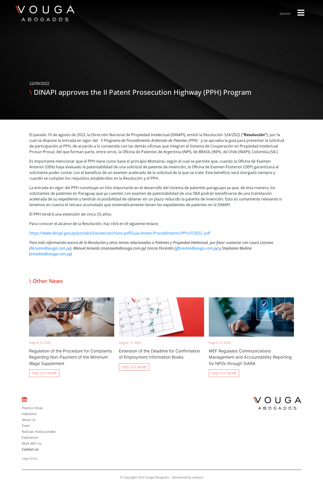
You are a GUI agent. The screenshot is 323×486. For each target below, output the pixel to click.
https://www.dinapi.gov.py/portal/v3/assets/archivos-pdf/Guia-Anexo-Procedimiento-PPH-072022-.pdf (119, 233)
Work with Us (31, 443)
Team (26, 425)
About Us (28, 419)
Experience (30, 437)
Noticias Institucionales (39, 431)
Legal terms (30, 458)
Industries (29, 413)
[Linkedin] (24, 399)
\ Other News (46, 281)
